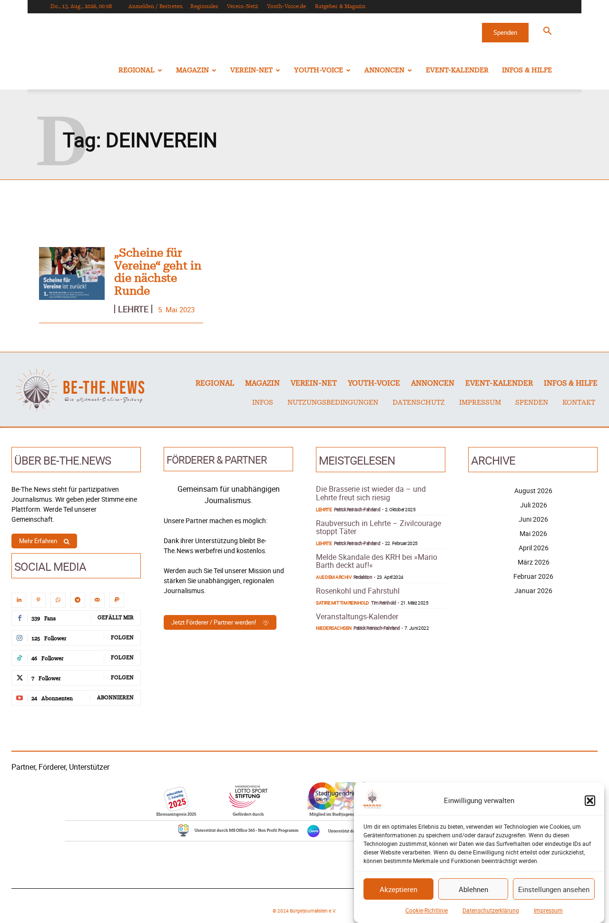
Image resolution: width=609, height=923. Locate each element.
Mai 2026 (533, 533)
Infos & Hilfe (527, 70)
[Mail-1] (97, 600)
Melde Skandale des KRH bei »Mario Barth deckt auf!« (376, 561)
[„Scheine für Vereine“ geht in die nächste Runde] (72, 273)
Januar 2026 (533, 590)
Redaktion (363, 577)
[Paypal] (116, 600)
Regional (136, 70)
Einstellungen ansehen (553, 889)
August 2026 (533, 490)
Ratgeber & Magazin (340, 6)
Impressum (548, 910)
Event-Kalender (457, 70)
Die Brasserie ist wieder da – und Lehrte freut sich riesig (371, 493)
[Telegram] (77, 600)
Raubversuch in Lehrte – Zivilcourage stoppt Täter (378, 527)
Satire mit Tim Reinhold (342, 602)
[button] (590, 800)
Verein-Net (251, 70)
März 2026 (534, 561)
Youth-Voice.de (286, 6)
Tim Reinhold (383, 602)
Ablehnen (473, 889)
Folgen (122, 637)
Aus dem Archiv (333, 577)
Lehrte (133, 309)
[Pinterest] (38, 600)
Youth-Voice (318, 70)
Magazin (192, 70)
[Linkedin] (18, 600)
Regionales (204, 6)
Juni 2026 (533, 519)
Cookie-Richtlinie (426, 910)
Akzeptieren (398, 889)
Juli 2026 (533, 504)
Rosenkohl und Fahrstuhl (358, 591)
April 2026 (534, 547)
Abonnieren (115, 697)
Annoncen (384, 70)
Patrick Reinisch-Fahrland (357, 509)
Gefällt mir (116, 617)
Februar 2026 (533, 576)
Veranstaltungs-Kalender (357, 616)
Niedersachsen (334, 628)
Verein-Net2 (242, 6)
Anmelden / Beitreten (155, 6)
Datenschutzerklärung (490, 910)
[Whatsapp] (57, 600)
